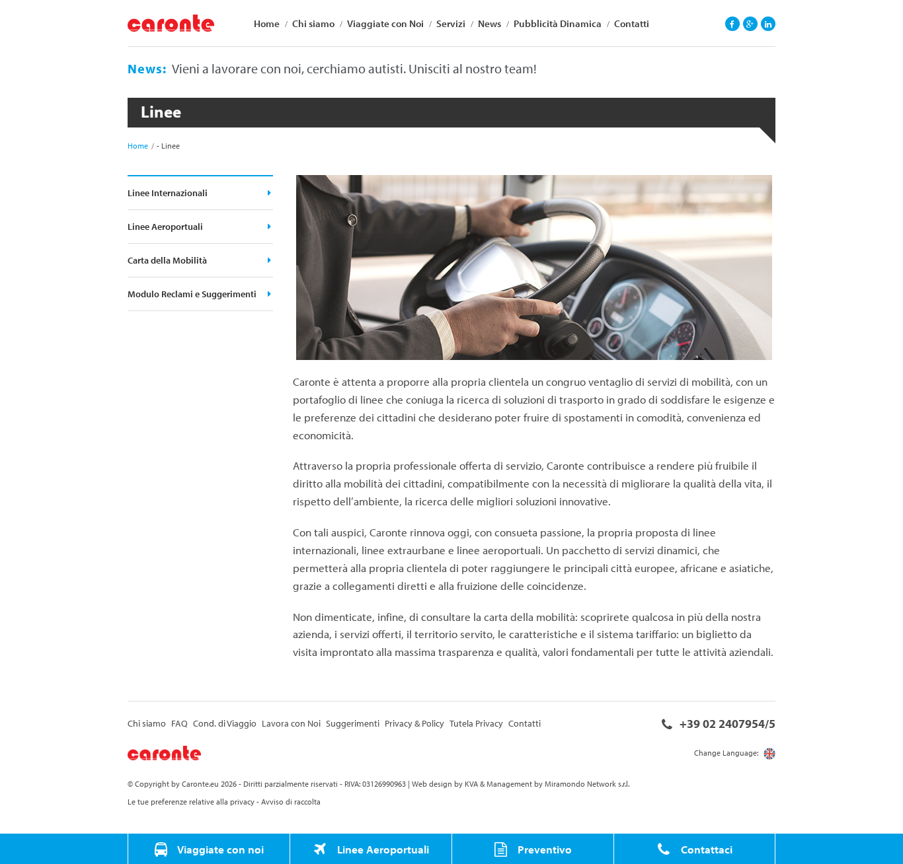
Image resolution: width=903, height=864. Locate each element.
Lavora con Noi (291, 723)
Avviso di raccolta (291, 802)
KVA (471, 784)
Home (267, 23)
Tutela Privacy (476, 723)
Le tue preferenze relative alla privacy (191, 802)
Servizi (450, 23)
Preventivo (543, 849)
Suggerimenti (352, 723)
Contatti (631, 23)
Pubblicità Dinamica (558, 23)
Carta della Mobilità (167, 260)
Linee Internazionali (168, 193)
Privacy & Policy (414, 723)
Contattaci (705, 849)
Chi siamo (313, 23)
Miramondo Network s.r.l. (587, 784)
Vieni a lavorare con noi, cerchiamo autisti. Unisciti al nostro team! (354, 68)
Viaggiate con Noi (385, 23)
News (489, 23)
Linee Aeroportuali (165, 227)
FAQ (179, 723)
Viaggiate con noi (219, 849)
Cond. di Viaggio (224, 723)
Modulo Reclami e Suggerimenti (192, 294)
